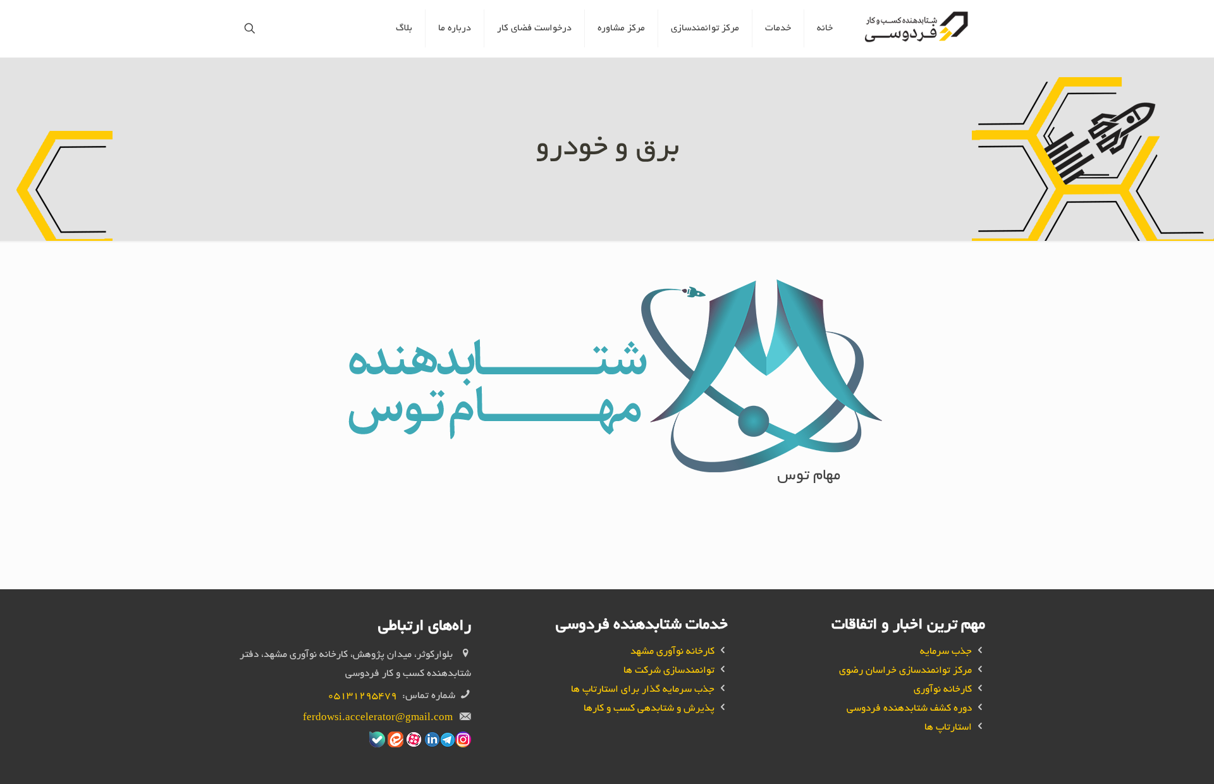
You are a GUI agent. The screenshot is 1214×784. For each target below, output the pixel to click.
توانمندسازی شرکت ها (668, 671)
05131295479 (362, 696)
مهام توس (808, 476)
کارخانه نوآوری (943, 690)
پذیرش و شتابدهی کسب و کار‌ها (649, 709)
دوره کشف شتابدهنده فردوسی (909, 709)
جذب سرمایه (946, 652)
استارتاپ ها (948, 728)
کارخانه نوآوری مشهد (672, 652)
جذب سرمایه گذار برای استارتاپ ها (642, 690)
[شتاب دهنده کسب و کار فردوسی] (918, 28)
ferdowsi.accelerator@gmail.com (378, 718)
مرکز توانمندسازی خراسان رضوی (905, 671)
